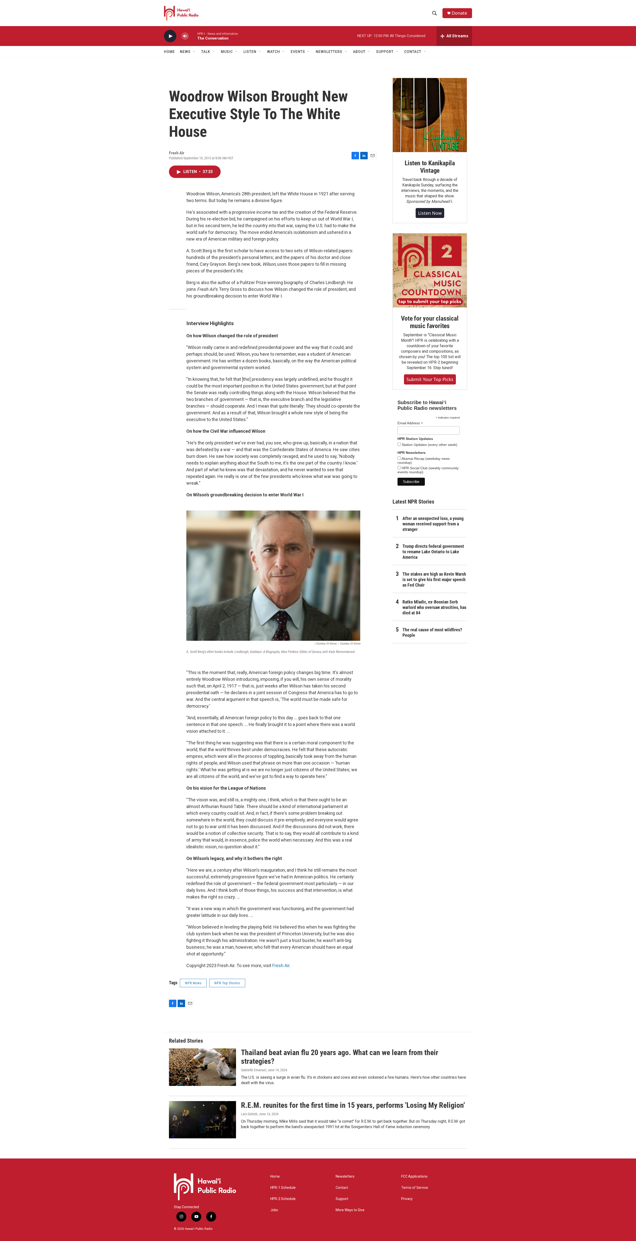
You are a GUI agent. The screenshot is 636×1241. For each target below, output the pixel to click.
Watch (273, 52)
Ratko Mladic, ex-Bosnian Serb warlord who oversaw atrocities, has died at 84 (434, 607)
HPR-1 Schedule (283, 1188)
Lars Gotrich (249, 1114)
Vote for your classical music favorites (429, 322)
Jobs (274, 1210)
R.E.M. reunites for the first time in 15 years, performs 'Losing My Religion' (353, 1105)
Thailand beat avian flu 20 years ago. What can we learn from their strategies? (339, 1057)
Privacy (407, 1199)
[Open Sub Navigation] (194, 52)
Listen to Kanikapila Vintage (430, 166)
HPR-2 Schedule (283, 1199)
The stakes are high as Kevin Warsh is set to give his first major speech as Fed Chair (434, 579)
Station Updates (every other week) (429, 445)
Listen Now (430, 213)
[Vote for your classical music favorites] (430, 270)
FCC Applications (414, 1176)
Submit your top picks (429, 379)
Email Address (410, 423)
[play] (170, 36)
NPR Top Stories (227, 983)
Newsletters (345, 1176)
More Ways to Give (350, 1210)
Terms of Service (414, 1188)
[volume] (185, 36)
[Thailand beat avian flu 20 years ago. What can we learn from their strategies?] (202, 1067)
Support (342, 1199)
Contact (342, 1188)
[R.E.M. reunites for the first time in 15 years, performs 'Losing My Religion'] (202, 1119)
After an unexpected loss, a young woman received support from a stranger (433, 524)
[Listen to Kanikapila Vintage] (430, 115)
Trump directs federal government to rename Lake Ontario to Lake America (433, 552)
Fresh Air (280, 965)
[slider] (193, 36)
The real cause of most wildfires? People (432, 632)
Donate (459, 13)
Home (169, 52)
